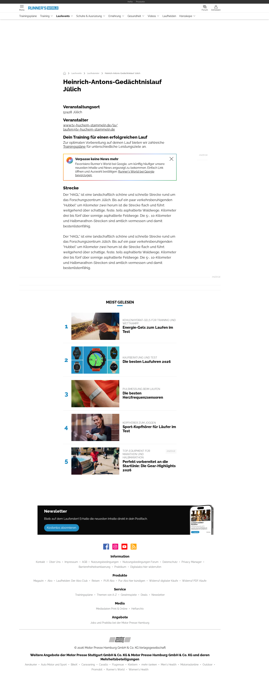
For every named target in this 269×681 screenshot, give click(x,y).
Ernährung (115, 16)
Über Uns (55, 561)
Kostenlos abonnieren (61, 527)
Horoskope (185, 16)
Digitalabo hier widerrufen (145, 566)
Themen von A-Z (107, 594)
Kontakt (40, 561)
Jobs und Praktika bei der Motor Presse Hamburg (119, 622)
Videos (152, 16)
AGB (84, 561)
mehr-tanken (149, 664)
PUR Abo (109, 580)
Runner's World (115, 669)
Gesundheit (134, 16)
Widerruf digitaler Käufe (163, 580)
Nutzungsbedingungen (105, 561)
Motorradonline (189, 664)
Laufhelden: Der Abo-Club (72, 580)
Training (45, 16)
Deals (144, 594)
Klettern (132, 664)
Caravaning (88, 664)
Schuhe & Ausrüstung (89, 16)
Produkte (140, 1)
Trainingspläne (28, 16)
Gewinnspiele (129, 594)
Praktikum (120, 566)
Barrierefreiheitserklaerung (94, 566)
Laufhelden (169, 16)
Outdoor (207, 664)
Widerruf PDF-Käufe (194, 580)
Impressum (71, 561)
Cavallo (103, 664)
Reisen (96, 580)
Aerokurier (31, 664)
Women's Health (138, 669)
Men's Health (168, 664)
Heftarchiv (137, 608)
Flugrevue (118, 664)
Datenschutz (170, 561)
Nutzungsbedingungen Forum (140, 561)
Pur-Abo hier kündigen (131, 580)
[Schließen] (171, 159)
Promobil (96, 669)
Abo (50, 580)
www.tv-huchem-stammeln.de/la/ (90, 125)
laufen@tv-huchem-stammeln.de (89, 129)
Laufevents (63, 16)
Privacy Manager (192, 561)
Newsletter (158, 594)
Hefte (130, 1)
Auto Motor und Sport (54, 664)
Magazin (38, 580)
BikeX (74, 664)
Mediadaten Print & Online (111, 608)
